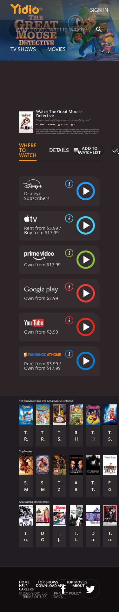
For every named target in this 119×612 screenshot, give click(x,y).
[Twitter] (90, 589)
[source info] (68, 184)
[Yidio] (25, 10)
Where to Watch (27, 150)
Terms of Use (34, 596)
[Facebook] (63, 589)
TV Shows (23, 49)
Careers (26, 589)
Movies (56, 49)
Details (59, 150)
